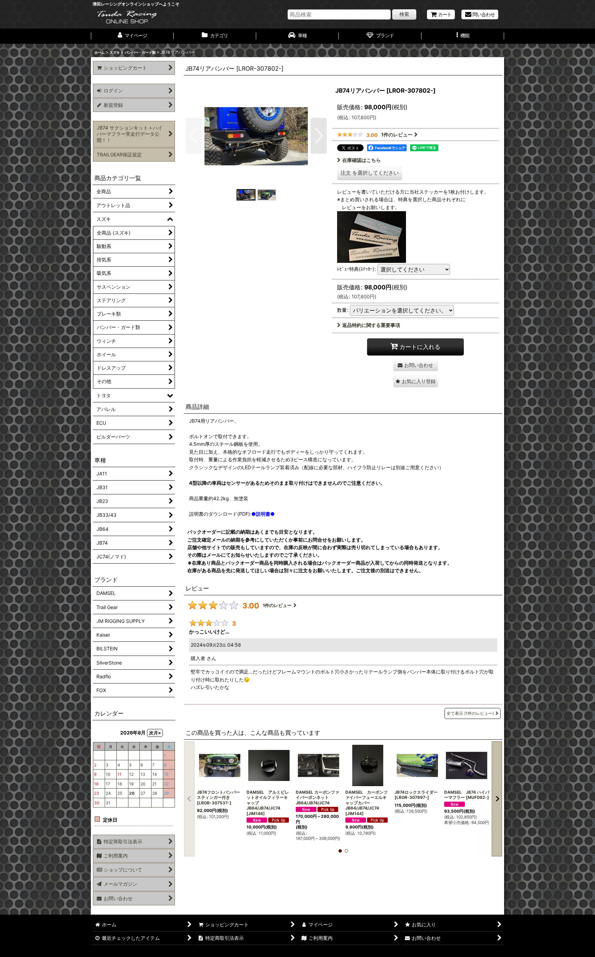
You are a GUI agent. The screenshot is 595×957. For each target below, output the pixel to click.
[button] (462, 36)
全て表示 (470, 713)
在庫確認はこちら (361, 160)
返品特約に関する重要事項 (371, 325)
